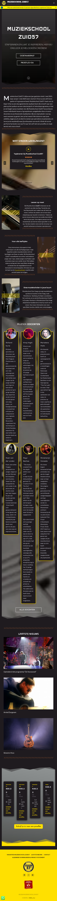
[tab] (25, 182)
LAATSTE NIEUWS (36, 854)
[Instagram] (28, 875)
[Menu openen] (53, 3)
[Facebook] (24, 875)
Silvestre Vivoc (9, 753)
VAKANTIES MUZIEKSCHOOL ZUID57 (18, 854)
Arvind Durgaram (10, 712)
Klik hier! (49, 7)
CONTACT (47, 854)
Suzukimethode (20, 270)
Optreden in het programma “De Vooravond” (20, 672)
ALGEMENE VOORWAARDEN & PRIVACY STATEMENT (28, 857)
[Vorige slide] (5, 163)
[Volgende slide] (52, 163)
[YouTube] (32, 875)
